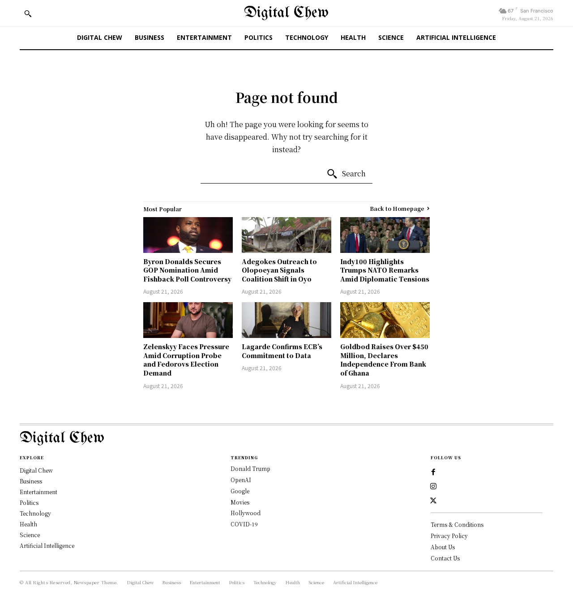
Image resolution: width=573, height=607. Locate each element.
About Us (443, 547)
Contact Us (445, 558)
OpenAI (241, 479)
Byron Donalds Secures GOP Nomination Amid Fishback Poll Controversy (187, 270)
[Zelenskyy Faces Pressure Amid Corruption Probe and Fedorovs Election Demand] (188, 320)
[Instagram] (433, 486)
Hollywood (246, 513)
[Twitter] (433, 501)
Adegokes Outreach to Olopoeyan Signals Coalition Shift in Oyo (279, 270)
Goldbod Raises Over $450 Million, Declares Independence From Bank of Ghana (384, 359)
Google (240, 491)
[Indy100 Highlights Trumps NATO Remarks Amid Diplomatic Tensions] (385, 235)
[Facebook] (433, 472)
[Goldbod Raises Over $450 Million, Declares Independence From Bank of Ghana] (385, 320)
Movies (240, 502)
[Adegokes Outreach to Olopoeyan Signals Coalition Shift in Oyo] (286, 235)
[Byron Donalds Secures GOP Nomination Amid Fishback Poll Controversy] (188, 235)
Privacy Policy (449, 535)
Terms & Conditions (457, 524)
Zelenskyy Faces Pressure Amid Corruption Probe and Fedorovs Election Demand (186, 359)
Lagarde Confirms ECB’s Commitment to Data (282, 351)
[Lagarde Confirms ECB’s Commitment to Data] (286, 320)
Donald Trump (250, 468)
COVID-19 (244, 524)
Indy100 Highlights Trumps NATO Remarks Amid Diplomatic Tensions (384, 270)
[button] (28, 13)
